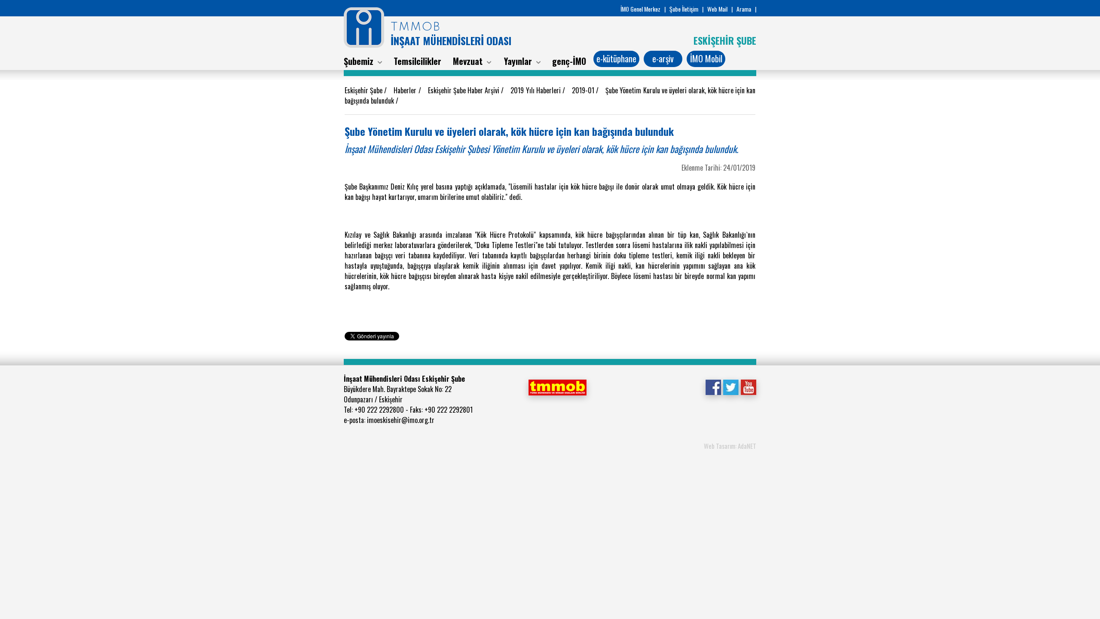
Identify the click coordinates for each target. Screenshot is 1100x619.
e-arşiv (663, 58)
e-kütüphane (616, 58)
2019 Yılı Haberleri (536, 90)
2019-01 (584, 90)
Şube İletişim (683, 8)
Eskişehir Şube (364, 90)
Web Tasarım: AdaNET (730, 445)
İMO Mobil (706, 58)
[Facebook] (713, 386)
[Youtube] (748, 386)
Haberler (406, 90)
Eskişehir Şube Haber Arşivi (464, 90)
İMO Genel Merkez (640, 8)
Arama (743, 8)
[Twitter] (731, 386)
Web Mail (717, 8)
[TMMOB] (557, 386)
